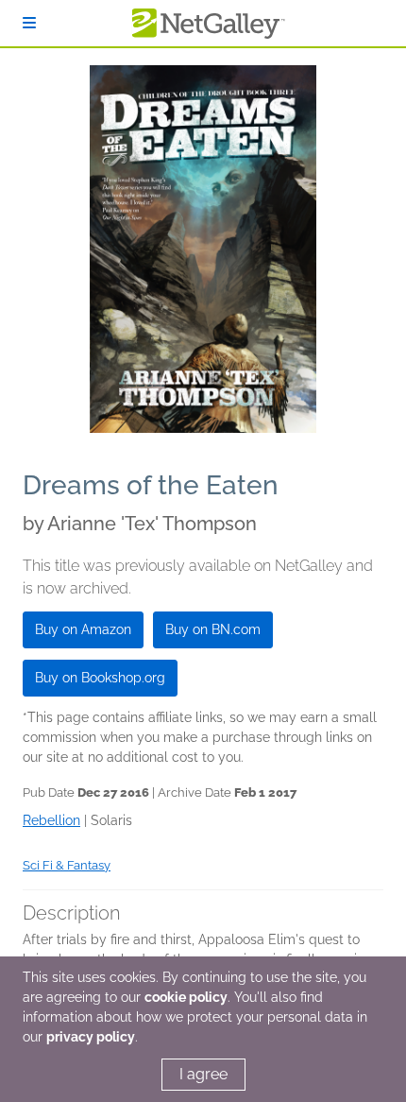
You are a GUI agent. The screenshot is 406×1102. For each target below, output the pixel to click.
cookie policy (186, 997)
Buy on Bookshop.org (100, 677)
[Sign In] (29, 23)
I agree (203, 1074)
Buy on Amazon (83, 629)
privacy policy (90, 1036)
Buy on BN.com (213, 629)
